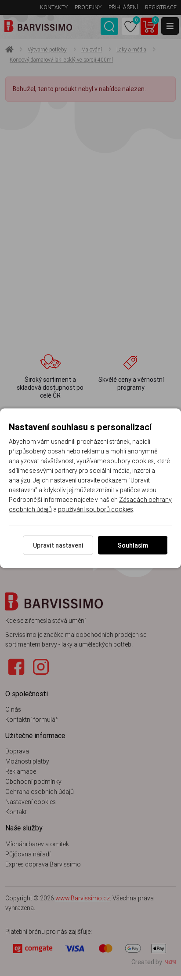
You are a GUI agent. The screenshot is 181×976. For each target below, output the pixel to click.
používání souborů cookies (95, 509)
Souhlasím (133, 545)
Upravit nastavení (58, 545)
